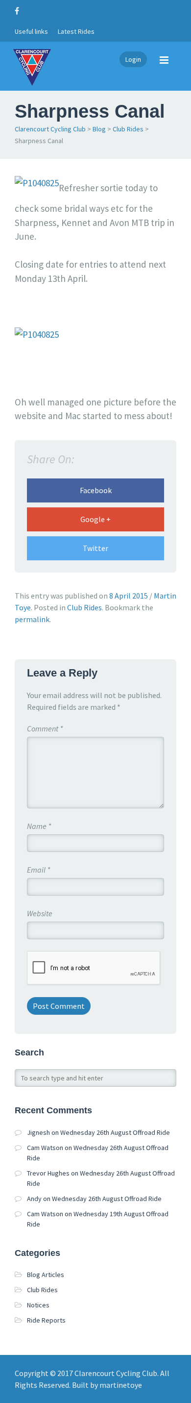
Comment (45, 728)
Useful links (31, 31)
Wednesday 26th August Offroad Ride (115, 1132)
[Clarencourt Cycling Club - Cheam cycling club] (32, 66)
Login (133, 59)
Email (38, 870)
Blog (99, 129)
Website (39, 913)
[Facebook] (19, 11)
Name (39, 826)
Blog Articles (45, 1274)
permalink (32, 619)
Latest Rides (76, 31)
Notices (38, 1305)
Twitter (95, 548)
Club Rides (128, 129)
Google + (95, 519)
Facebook (96, 490)
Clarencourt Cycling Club (50, 129)
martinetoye (120, 1385)
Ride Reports (46, 1320)
